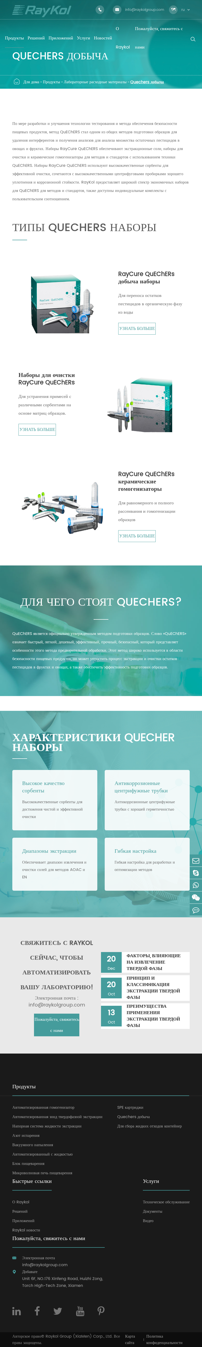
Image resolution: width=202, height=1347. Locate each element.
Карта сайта (130, 1339)
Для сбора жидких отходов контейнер (149, 1126)
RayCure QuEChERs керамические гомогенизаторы (146, 482)
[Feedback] (196, 910)
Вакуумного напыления (32, 1145)
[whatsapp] (196, 885)
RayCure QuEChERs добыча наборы (146, 278)
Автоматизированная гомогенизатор (43, 1107)
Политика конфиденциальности (164, 1339)
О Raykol (20, 1202)
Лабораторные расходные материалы (95, 82)
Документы (152, 1211)
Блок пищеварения (28, 1163)
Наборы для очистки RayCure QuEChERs (46, 379)
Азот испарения (25, 1135)
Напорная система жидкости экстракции (47, 1126)
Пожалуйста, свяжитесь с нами (56, 1025)
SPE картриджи (130, 1107)
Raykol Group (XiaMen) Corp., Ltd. (79, 1336)
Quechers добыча (147, 82)
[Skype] (196, 873)
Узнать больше (137, 328)
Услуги (151, 1182)
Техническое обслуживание (166, 1202)
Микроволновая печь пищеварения (42, 1173)
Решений (20, 1211)
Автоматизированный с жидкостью (42, 1154)
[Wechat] (196, 897)
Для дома (31, 82)
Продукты (51, 82)
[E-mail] (196, 860)
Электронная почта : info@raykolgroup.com (57, 1002)
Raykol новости (26, 1230)
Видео (148, 1221)
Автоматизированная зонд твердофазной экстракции (57, 1117)
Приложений (23, 1221)
